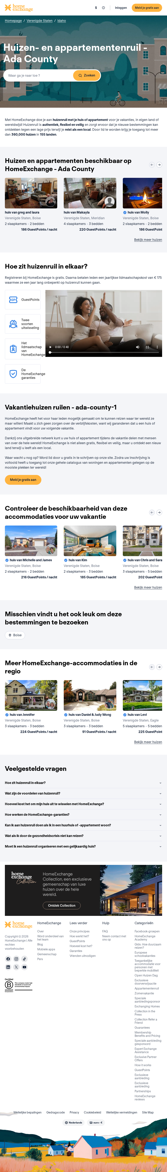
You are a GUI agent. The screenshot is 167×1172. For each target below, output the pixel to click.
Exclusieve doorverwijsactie (145, 982)
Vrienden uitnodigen (83, 955)
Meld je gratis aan (147, 7)
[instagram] (16, 959)
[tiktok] (24, 959)
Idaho (61, 21)
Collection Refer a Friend (146, 1021)
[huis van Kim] (90, 553)
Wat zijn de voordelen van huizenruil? (32, 793)
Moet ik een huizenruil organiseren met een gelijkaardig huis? (50, 846)
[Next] (159, 165)
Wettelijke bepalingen (27, 1112)
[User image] (50, 202)
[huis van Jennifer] (31, 707)
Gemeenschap (47, 954)
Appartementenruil (147, 988)
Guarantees (142, 1027)
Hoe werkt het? (79, 936)
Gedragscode (55, 1112)
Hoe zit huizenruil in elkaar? (25, 783)
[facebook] (8, 959)
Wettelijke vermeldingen (121, 1112)
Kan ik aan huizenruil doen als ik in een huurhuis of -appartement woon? (58, 825)
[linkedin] (8, 967)
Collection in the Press (145, 1013)
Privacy (74, 1112)
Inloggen (121, 7)
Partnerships (143, 1091)
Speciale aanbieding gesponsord (148, 1042)
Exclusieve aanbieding (142, 1076)
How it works (143, 1065)
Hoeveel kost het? (81, 946)
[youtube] (24, 967)
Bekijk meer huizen (148, 240)
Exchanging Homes (147, 1006)
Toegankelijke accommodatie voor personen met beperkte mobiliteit (147, 965)
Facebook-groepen (147, 931)
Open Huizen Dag (146, 975)
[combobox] (52, 75)
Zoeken (89, 75)
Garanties (76, 951)
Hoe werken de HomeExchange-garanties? (37, 815)
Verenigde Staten (40, 21)
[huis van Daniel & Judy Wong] (90, 707)
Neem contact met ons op (114, 938)
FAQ (105, 931)
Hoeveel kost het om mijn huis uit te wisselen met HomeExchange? (54, 804)
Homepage (13, 21)
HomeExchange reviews (145, 1098)
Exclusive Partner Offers (146, 1058)
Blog (40, 944)
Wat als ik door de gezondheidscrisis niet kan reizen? (44, 836)
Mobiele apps (46, 949)
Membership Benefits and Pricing (147, 1034)
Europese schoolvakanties (145, 954)
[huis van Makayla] (90, 205)
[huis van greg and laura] (31, 205)
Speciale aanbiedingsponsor (147, 1000)
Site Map (148, 1112)
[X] (16, 967)
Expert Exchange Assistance (146, 1050)
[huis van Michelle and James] (31, 553)
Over (40, 931)
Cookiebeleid (92, 1112)
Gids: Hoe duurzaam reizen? (148, 946)
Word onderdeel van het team (50, 938)
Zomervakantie (144, 993)
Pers (40, 959)
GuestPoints (77, 941)
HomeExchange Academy (145, 938)
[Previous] (152, 165)
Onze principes (80, 931)
